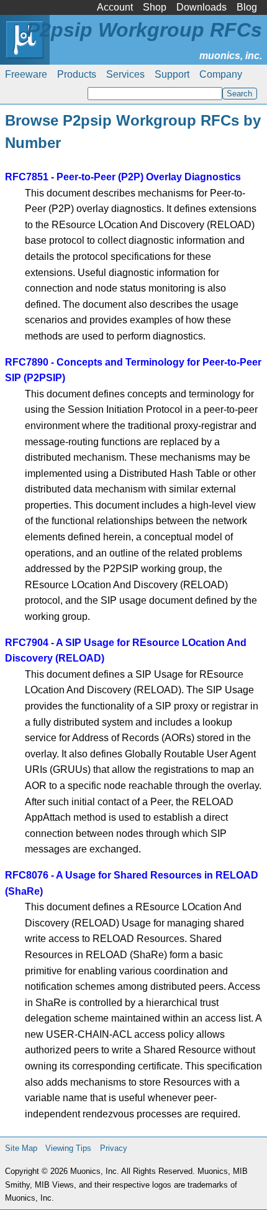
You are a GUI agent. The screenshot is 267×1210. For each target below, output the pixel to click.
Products (76, 74)
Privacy (113, 1148)
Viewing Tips (68, 1148)
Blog (247, 7)
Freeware (26, 74)
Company (220, 74)
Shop (154, 7)
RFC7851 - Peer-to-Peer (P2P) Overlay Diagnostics (123, 177)
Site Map (21, 1148)
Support (172, 74)
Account (115, 7)
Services (125, 74)
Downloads (201, 7)
